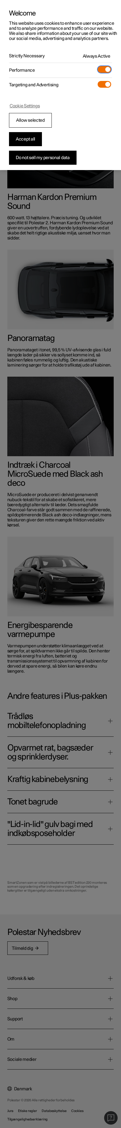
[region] (60, 85)
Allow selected (30, 120)
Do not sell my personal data (43, 157)
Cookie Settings (25, 106)
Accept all (25, 139)
